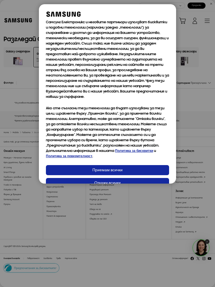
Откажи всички (107, 183)
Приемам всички (107, 170)
